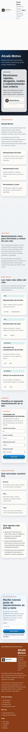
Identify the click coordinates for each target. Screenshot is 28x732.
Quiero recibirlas (14, 631)
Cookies (5, 726)
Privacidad (6, 636)
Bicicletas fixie (7, 704)
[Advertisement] (14, 35)
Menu (23, 10)
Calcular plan (14, 456)
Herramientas (7, 700)
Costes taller (6, 702)
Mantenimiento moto (9, 706)
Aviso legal (6, 722)
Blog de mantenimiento (9, 715)
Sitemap (5, 728)
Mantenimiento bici (8, 713)
